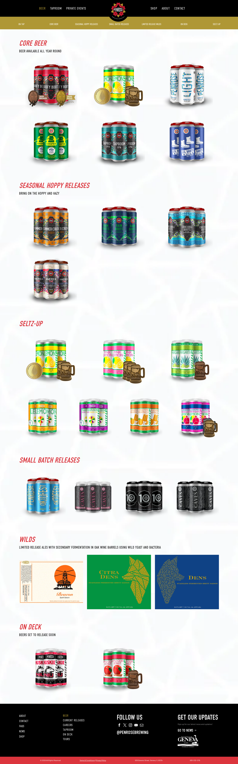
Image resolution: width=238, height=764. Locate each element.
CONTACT (23, 721)
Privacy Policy (101, 760)
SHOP (22, 736)
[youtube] (136, 725)
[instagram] (130, 725)
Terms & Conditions (87, 760)
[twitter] (124, 725)
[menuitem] (42, 8)
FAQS (21, 726)
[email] (141, 725)
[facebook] (119, 725)
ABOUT (22, 716)
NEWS (22, 731)
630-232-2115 (195, 760)
